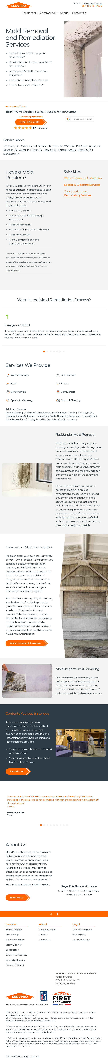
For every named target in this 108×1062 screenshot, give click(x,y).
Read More (16, 897)
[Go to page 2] (47, 351)
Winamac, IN (71, 145)
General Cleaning (15, 965)
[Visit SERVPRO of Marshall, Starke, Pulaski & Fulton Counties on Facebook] (57, 914)
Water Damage (14, 929)
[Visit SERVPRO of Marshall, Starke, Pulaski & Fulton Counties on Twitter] (51, 914)
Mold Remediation (15, 939)
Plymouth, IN (10, 145)
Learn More (16, 771)
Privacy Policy (79, 934)
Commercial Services (16, 955)
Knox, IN (57, 145)
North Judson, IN (90, 145)
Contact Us (79, 13)
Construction (12, 949)
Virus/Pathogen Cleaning (64, 412)
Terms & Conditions (82, 929)
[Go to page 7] (63, 351)
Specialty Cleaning (15, 960)
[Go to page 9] (67, 825)
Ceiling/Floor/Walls (46, 416)
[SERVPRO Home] (19, 5)
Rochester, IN (27, 145)
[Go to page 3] (50, 351)
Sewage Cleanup (15, 412)
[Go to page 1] (44, 351)
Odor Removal (13, 419)
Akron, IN (37, 149)
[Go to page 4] (54, 351)
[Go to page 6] (60, 351)
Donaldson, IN (11, 153)
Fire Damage (12, 934)
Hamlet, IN (50, 149)
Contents (72, 419)
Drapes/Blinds (89, 416)
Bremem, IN (44, 145)
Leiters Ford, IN (67, 149)
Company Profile (47, 929)
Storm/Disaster (14, 944)
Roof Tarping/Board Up (34, 419)
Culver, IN (24, 149)
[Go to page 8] (63, 825)
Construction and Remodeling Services (77, 193)
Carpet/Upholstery (25, 416)
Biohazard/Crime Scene (37, 412)
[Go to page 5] (57, 351)
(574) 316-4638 (92, 5)
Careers (43, 934)
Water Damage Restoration (83, 178)
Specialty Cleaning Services (82, 184)
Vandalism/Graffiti (56, 419)
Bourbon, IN (10, 149)
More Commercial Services (25, 643)
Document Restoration (69, 416)
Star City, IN (84, 149)
